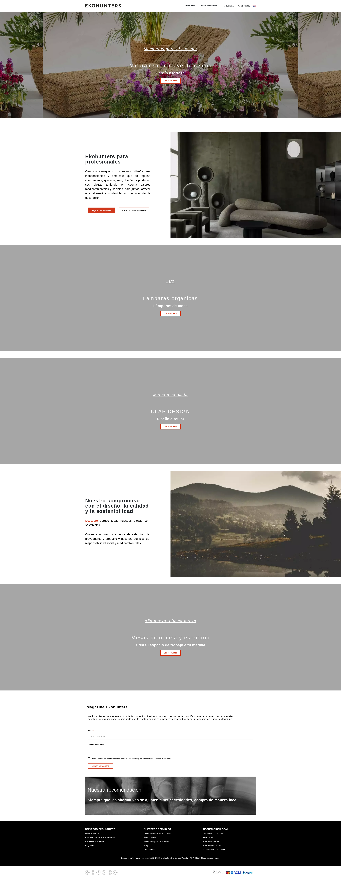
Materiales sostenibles (95, 841)
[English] (254, 6)
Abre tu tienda (150, 837)
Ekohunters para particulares (156, 841)
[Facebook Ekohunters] (87, 873)
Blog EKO (89, 845)
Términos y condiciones (212, 833)
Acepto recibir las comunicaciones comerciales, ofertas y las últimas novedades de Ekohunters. (132, 759)
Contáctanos (149, 849)
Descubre (92, 520)
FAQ (146, 845)
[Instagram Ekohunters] (109, 873)
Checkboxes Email (96, 744)
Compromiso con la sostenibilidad (100, 837)
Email (91, 730)
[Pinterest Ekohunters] (98, 873)
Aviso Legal (207, 837)
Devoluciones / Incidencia (213, 849)
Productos (190, 6)
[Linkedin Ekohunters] (93, 873)
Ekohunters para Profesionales (157, 833)
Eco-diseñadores (209, 6)
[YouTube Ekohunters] (115, 873)
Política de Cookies (210, 841)
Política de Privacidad (211, 845)
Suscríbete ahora (100, 766)
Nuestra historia (92, 833)
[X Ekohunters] (104, 873)
